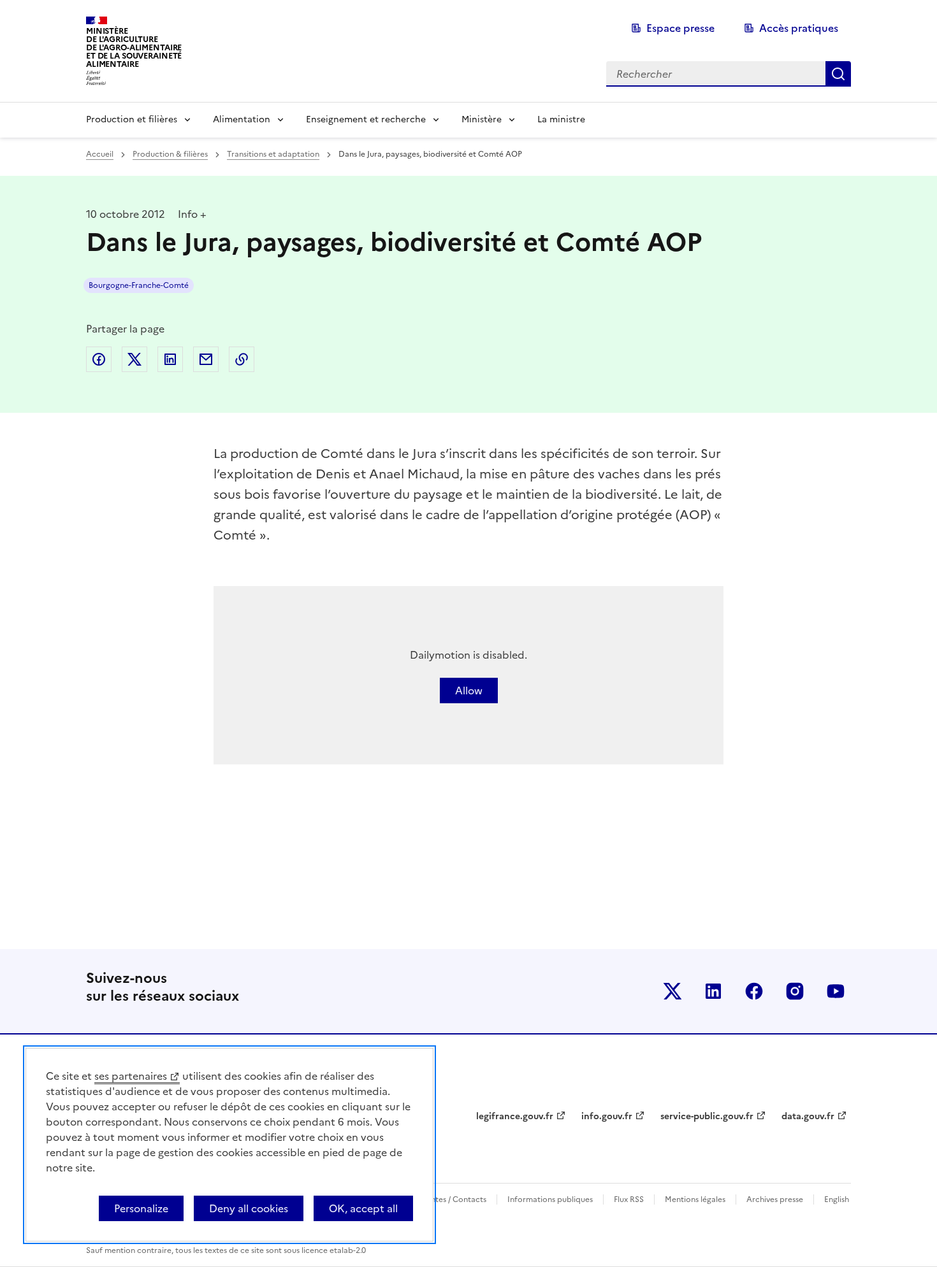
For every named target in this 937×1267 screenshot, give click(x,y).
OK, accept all (363, 1208)
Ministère (481, 119)
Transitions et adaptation (273, 154)
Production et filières (131, 119)
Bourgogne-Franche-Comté (139, 285)
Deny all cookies (248, 1208)
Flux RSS (629, 1199)
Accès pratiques (798, 28)
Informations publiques (550, 1199)
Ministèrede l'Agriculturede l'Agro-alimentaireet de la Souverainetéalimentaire (134, 47)
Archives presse (774, 1199)
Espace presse (680, 28)
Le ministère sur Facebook (754, 991)
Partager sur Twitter (134, 359)
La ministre (561, 119)
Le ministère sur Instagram (795, 991)
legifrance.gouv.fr (514, 1116)
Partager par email (206, 359)
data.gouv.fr (807, 1116)
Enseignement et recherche (366, 119)
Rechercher (838, 74)
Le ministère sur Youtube (835, 991)
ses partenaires (130, 1076)
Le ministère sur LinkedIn (713, 991)
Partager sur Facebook (99, 359)
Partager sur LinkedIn (170, 359)
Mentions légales (695, 1199)
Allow (469, 690)
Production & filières (170, 154)
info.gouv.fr (606, 1116)
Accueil (99, 154)
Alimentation (241, 119)
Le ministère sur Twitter (672, 991)
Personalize (141, 1208)
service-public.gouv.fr (706, 1116)
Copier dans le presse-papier (241, 359)
